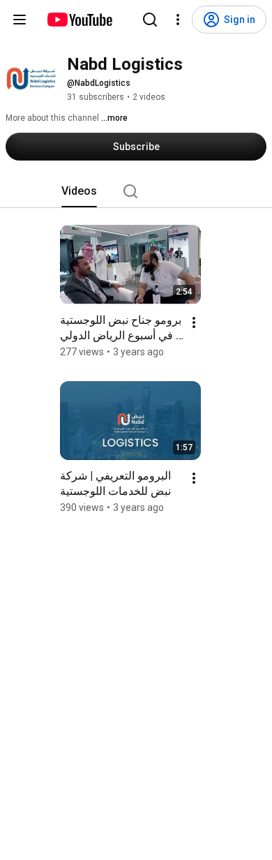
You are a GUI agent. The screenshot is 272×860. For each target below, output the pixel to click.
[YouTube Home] (79, 19)
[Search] (150, 19)
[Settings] (177, 19)
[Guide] (19, 19)
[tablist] (136, 191)
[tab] (79, 191)
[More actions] (194, 322)
